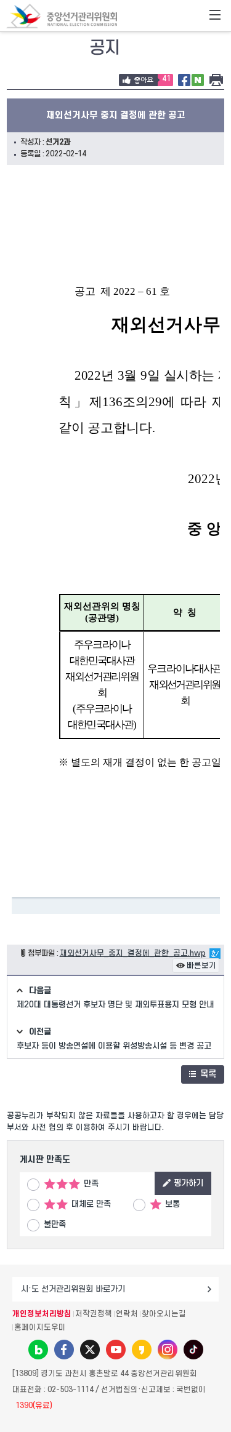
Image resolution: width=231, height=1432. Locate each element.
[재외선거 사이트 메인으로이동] (61, 15)
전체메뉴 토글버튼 (215, 16)
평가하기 (188, 1183)
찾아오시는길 (164, 1314)
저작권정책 (93, 1314)
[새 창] (184, 80)
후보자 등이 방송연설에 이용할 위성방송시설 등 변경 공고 (114, 1045)
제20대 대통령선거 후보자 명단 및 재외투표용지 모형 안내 (115, 1004)
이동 (209, 1289)
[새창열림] (38, 1349)
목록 (208, 1074)
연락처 (127, 1314)
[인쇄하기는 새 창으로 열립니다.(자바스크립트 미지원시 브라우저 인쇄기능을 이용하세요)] (216, 80)
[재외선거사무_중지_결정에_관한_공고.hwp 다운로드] (215, 953)
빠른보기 (201, 965)
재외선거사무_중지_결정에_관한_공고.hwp (133, 953)
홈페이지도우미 (40, 1327)
